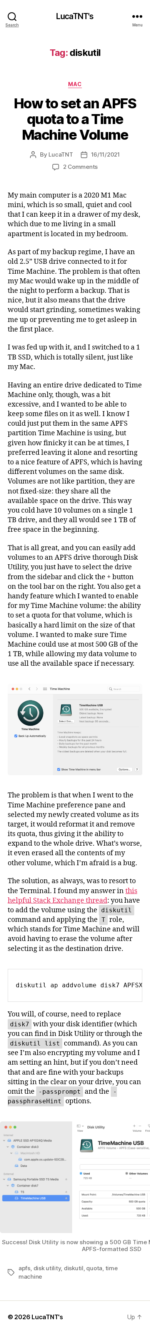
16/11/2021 (105, 154)
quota (94, 1268)
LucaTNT (60, 154)
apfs (24, 1268)
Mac (75, 84)
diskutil (73, 1268)
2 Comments (80, 166)
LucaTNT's (74, 16)
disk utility (47, 1268)
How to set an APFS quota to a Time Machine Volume (75, 119)
